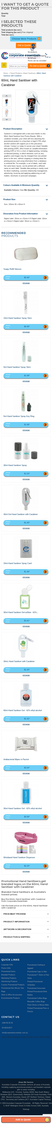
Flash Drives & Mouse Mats (38, 1005)
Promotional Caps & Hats (37, 972)
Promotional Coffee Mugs (37, 998)
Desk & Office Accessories (11, 995)
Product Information (16, 921)
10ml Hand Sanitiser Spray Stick (17, 318)
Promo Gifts (6, 968)
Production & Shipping (16, 937)
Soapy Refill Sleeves (12, 269)
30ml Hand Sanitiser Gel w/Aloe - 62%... (20, 612)
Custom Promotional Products (13, 985)
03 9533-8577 (7, 1028)
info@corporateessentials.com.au (15, 1033)
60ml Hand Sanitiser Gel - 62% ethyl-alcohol (22, 710)
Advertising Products (9, 981)
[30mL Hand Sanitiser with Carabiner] (26, 646)
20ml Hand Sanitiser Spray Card (17, 563)
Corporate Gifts (7, 965)
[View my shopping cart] (40, 49)
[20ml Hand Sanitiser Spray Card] (26, 548)
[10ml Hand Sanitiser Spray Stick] (26, 302)
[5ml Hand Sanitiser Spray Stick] (26, 351)
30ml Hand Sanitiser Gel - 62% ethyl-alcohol (22, 808)
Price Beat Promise (14, 914)
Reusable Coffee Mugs (36, 1002)
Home (5, 73)
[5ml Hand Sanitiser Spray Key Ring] (26, 400)
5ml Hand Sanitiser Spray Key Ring (18, 416)
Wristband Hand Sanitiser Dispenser (19, 857)
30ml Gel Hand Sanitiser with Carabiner (20, 514)
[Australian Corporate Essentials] (20, 55)
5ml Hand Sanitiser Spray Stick (17, 367)
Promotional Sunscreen (36, 988)
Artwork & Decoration (17, 929)
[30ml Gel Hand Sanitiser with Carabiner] (26, 499)
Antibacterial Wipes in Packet (16, 759)
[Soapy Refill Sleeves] (26, 253)
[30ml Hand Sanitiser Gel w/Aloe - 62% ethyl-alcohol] (26, 597)
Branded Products (8, 975)
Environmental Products (10, 998)
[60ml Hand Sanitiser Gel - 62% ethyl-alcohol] (26, 695)
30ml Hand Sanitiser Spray (15, 465)
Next (6, 119)
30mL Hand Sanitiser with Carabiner (19, 661)
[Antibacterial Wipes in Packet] (26, 744)
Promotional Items (8, 971)
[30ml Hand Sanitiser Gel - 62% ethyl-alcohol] (26, 793)
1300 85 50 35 (7, 1023)
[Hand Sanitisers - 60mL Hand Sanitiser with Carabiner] (6, 102)
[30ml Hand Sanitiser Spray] (26, 449)
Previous (6, 96)
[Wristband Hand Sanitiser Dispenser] (26, 842)
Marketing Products (8, 978)
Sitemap (26, 1109)
